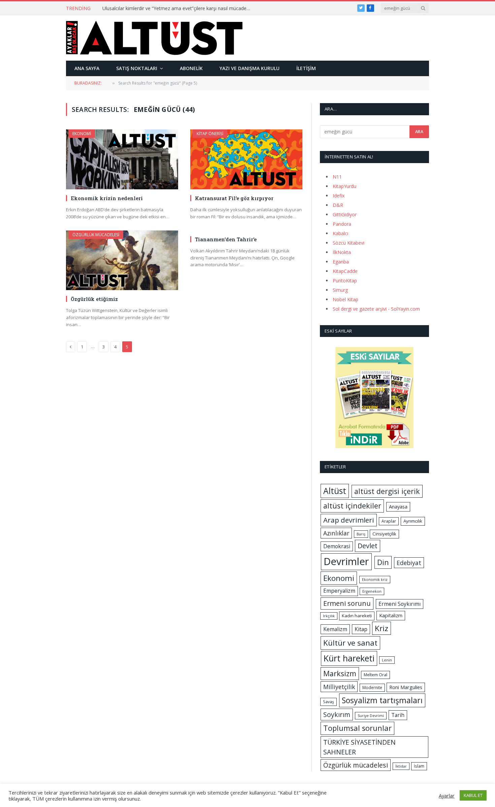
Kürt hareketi (349, 658)
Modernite (372, 687)
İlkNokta (342, 252)
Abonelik (191, 68)
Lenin (387, 660)
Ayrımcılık (412, 521)
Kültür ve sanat (350, 643)
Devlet (367, 545)
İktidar (401, 766)
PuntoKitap (345, 280)
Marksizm (339, 673)
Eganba (341, 261)
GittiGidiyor (345, 214)
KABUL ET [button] (473, 795)
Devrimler (346, 561)
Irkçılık (329, 616)
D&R (338, 205)
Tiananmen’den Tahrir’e (226, 239)
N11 (337, 177)
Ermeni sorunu (347, 603)
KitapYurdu (344, 186)
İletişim (306, 68)
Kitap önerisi (210, 133)
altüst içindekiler (352, 505)
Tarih (397, 715)
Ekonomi (81, 133)
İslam (419, 766)
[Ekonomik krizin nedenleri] (122, 159)
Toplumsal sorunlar (357, 728)
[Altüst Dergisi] (154, 38)
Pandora (342, 224)
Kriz (381, 628)
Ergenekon (372, 591)
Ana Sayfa (86, 68)
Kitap (361, 629)
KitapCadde (345, 271)
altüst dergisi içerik (387, 491)
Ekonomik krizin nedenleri (107, 198)
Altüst (334, 490)
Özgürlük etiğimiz (94, 299)
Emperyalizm (339, 590)
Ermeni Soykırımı (399, 604)
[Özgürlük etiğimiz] (122, 260)
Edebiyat (409, 563)
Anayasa (398, 506)
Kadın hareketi (357, 616)
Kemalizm (335, 629)
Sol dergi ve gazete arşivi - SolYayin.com (376, 309)
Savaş (328, 702)
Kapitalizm (390, 615)
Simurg (340, 290)
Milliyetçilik (339, 687)
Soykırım (336, 714)
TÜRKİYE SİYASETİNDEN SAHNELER (359, 747)
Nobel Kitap (345, 299)
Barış (361, 534)
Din (383, 562)
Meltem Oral (375, 675)
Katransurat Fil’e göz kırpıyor (234, 198)
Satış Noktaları (136, 68)
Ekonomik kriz (375, 579)
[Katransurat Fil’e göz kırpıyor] (246, 159)
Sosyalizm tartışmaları (382, 700)
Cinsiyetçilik (384, 534)
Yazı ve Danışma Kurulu (249, 68)
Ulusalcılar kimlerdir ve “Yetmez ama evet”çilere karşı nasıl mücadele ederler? (178, 8)
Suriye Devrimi (371, 715)
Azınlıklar (336, 533)
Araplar (389, 521)
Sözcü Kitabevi (348, 243)
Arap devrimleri (348, 520)
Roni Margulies (405, 687)
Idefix (338, 195)
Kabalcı (340, 233)
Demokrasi (336, 546)
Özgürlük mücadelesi (95, 235)
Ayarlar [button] (447, 796)
